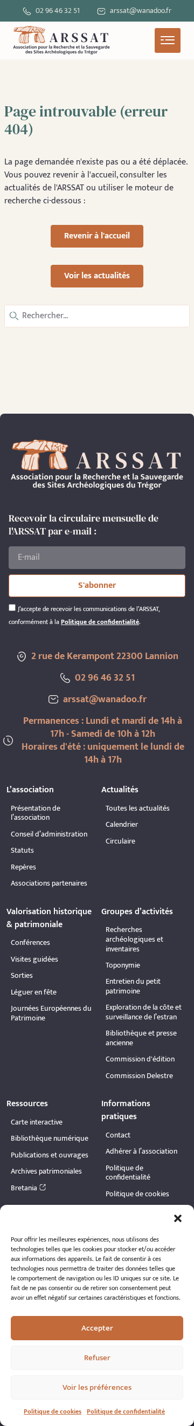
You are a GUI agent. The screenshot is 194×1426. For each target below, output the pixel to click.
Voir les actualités (97, 276)
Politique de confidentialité (126, 1411)
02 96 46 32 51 (58, 10)
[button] (177, 1218)
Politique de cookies (52, 1411)
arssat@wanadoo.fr (105, 699)
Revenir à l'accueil (97, 236)
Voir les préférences (97, 1387)
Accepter (97, 1328)
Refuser (97, 1358)
